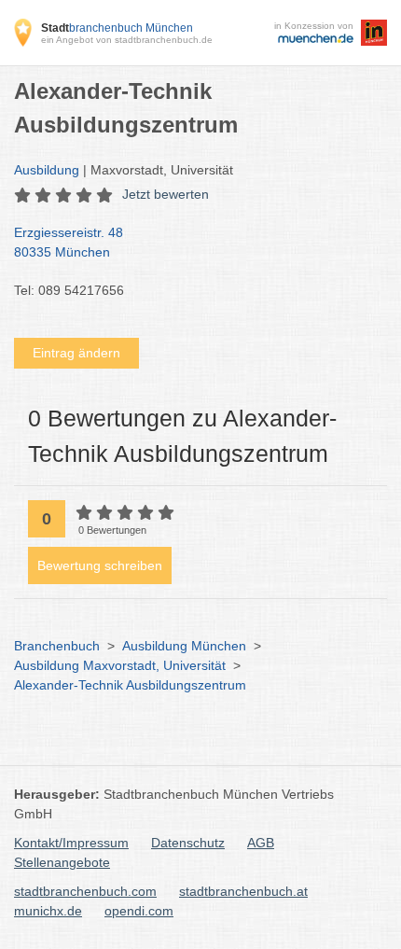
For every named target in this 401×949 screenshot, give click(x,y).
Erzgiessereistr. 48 (68, 242)
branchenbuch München (117, 28)
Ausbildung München (184, 645)
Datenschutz (188, 842)
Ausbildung (46, 169)
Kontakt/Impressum (71, 842)
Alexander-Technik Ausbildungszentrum (130, 684)
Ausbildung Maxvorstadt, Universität (120, 665)
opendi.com (138, 910)
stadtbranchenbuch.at (243, 891)
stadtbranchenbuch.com (85, 891)
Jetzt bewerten (165, 194)
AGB (260, 842)
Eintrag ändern (76, 352)
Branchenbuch (57, 645)
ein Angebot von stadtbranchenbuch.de (127, 40)
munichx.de (48, 910)
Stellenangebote (62, 862)
